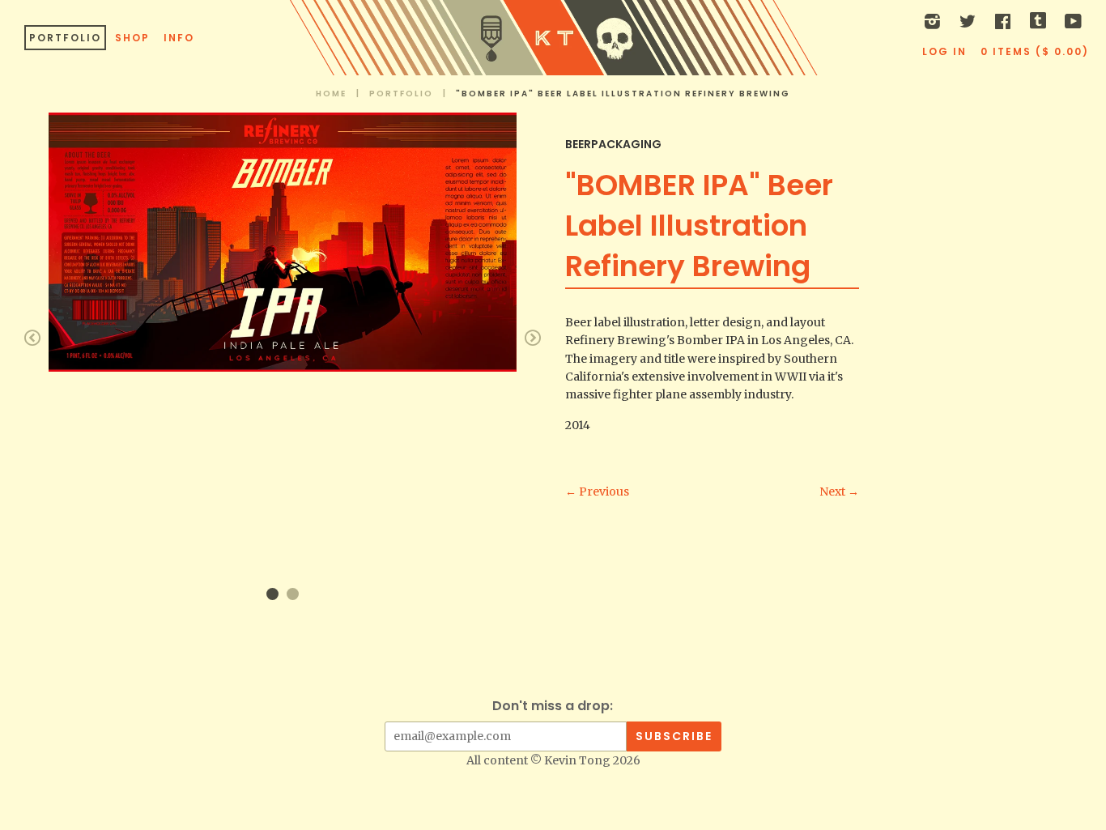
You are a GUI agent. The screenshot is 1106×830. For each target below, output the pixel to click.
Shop (132, 38)
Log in (944, 51)
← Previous (597, 491)
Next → (839, 491)
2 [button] (293, 594)
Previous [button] (32, 338)
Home (331, 93)
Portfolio (65, 38)
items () (1035, 51)
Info (179, 38)
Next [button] (533, 338)
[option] (283, 242)
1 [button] (272, 594)
